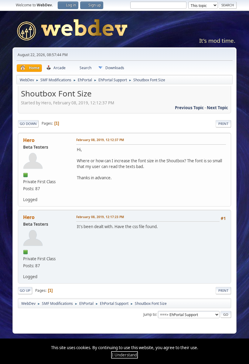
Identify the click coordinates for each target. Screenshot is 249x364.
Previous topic (189, 107)
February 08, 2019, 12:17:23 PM (100, 217)
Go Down (28, 123)
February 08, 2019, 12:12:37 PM (100, 140)
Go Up (25, 290)
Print (223, 123)
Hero (29, 140)
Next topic (217, 107)
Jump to (149, 314)
